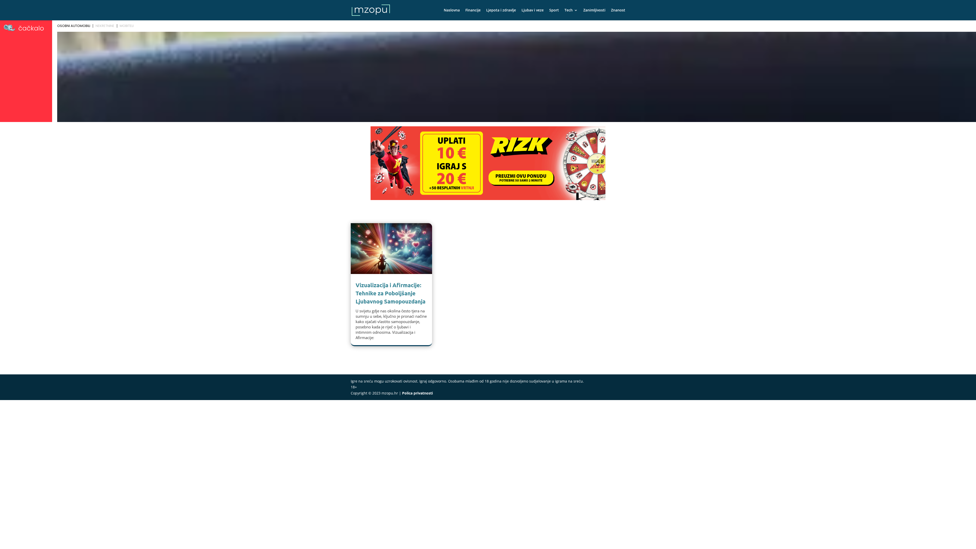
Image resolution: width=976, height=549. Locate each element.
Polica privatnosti (417, 393)
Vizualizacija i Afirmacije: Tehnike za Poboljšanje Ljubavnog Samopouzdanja (390, 293)
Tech (569, 10)
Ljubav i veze (533, 10)
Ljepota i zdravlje (501, 10)
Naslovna (452, 10)
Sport (554, 10)
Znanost (618, 10)
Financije (473, 10)
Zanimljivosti (594, 10)
